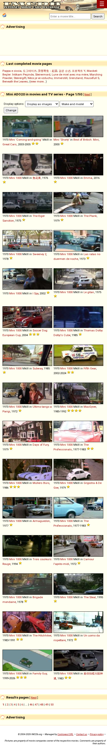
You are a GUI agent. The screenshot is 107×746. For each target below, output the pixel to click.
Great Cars (9, 144)
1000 (19, 178)
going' (38, 139)
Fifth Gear (90, 368)
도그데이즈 (30, 71)
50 (52, 704)
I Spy (35, 293)
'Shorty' (64, 139)
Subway (38, 368)
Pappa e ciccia (11, 71)
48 (41, 704)
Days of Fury (41, 444)
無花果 (37, 178)
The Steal (90, 597)
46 (31, 704)
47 (36, 704)
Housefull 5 (91, 78)
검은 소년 (64, 71)
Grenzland (76, 78)
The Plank (90, 216)
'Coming (21, 139)
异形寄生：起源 (47, 71)
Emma (88, 178)
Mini (12, 139)
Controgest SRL (65, 734)
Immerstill (60, 78)
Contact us (81, 734)
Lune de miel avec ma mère (70, 74)
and (30, 139)
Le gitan (89, 292)
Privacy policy (97, 734)
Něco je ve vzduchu (40, 78)
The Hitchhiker (42, 635)
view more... (38, 81)
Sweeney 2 (39, 254)
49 (46, 704)
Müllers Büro (41, 483)
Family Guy (40, 673)
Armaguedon (41, 521)
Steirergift (20, 78)
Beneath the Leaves (15, 81)
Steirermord (42, 74)
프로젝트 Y (78, 71)
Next (87, 94)
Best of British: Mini (86, 139)
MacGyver (90, 406)
